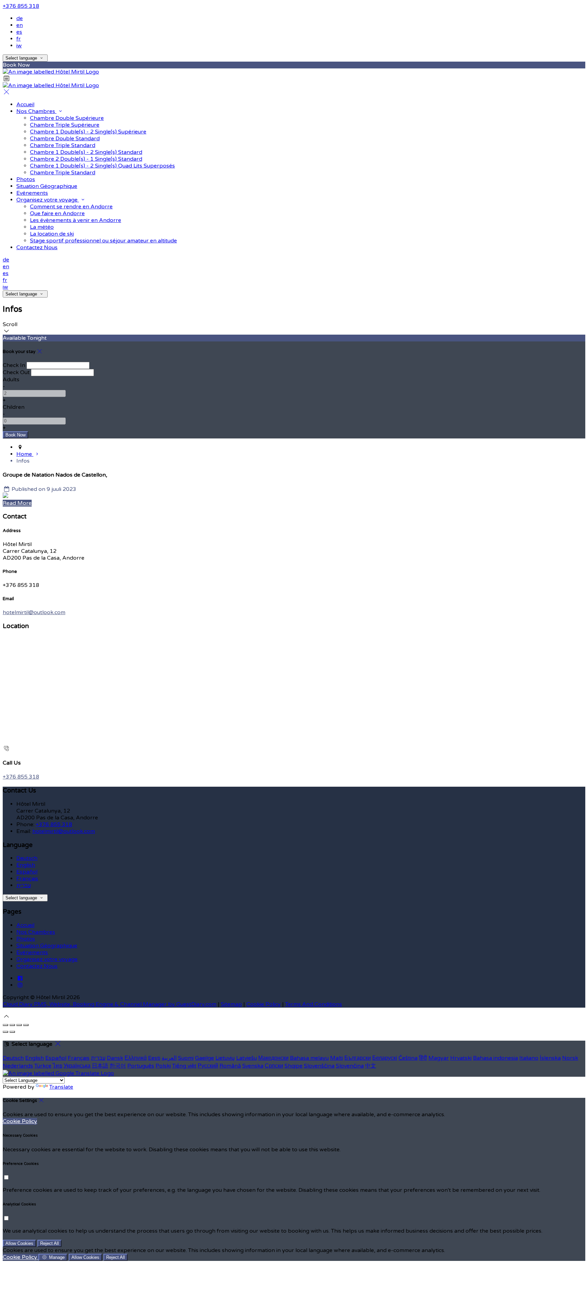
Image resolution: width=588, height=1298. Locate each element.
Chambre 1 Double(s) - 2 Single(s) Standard (86, 152)
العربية (169, 1058)
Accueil (25, 104)
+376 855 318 (21, 6)
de (19, 18)
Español (26, 871)
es (19, 32)
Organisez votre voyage (47, 199)
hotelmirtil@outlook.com (34, 612)
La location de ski (52, 233)
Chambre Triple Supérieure (64, 125)
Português (140, 1065)
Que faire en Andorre (57, 213)
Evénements (32, 193)
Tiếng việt (184, 1065)
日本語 (100, 1065)
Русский (208, 1065)
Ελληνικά (136, 1058)
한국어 (118, 1065)
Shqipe (293, 1065)
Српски (274, 1065)
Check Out (16, 372)
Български (357, 1058)
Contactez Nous (37, 247)
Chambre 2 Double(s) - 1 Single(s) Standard (86, 159)
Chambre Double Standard (65, 138)
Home (24, 454)
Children (13, 407)
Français (27, 878)
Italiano (528, 1058)
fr (18, 38)
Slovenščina (319, 1065)
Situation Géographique (46, 186)
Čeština (408, 1058)
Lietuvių (225, 1058)
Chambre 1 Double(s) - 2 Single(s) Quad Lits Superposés (102, 165)
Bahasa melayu (309, 1058)
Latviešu (246, 1058)
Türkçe (42, 1065)
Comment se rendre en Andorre (71, 206)
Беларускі (384, 1058)
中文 (370, 1065)
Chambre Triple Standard (62, 145)
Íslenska (550, 1058)
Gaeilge (204, 1058)
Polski (163, 1065)
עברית (23, 885)
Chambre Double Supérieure (67, 118)
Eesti (154, 1058)
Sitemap (231, 1004)
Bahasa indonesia (495, 1058)
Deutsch (26, 858)
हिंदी (423, 1058)
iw (19, 45)
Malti (336, 1058)
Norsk (570, 1058)
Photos (25, 179)
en (19, 25)
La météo (42, 227)
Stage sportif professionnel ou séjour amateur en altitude (103, 240)
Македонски (273, 1058)
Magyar (438, 1058)
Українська (77, 1065)
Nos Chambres (36, 111)
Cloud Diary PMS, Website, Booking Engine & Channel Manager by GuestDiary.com (109, 1004)
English (25, 865)
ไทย (57, 1065)
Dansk (115, 1058)
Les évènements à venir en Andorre (75, 220)
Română (230, 1065)
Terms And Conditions (313, 1004)
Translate (61, 1087)
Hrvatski (461, 1058)
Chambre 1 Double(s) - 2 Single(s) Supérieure (88, 131)
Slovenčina (350, 1065)
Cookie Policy (263, 1004)
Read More (17, 503)
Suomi (186, 1058)
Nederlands (18, 1065)
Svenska (252, 1065)
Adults (11, 379)
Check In (14, 365)
